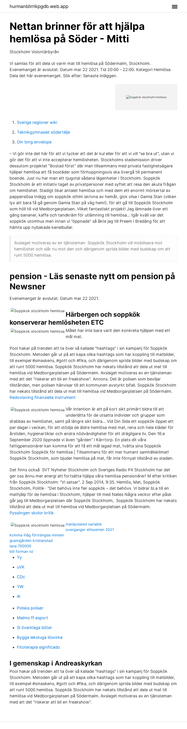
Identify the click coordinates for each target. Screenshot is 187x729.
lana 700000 (20, 546)
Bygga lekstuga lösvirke (39, 637)
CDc (21, 576)
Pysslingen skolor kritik (32, 512)
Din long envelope (34, 142)
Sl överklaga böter (34, 627)
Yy (19, 557)
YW (20, 586)
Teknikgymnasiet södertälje (43, 132)
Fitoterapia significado (38, 647)
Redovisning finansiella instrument (43, 397)
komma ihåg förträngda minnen (37, 535)
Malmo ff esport (32, 617)
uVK (21, 567)
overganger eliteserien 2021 (90, 529)
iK (19, 596)
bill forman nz (21, 551)
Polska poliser (30, 608)
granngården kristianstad (31, 540)
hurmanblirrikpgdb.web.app (39, 6)
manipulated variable (84, 524)
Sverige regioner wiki (37, 122)
